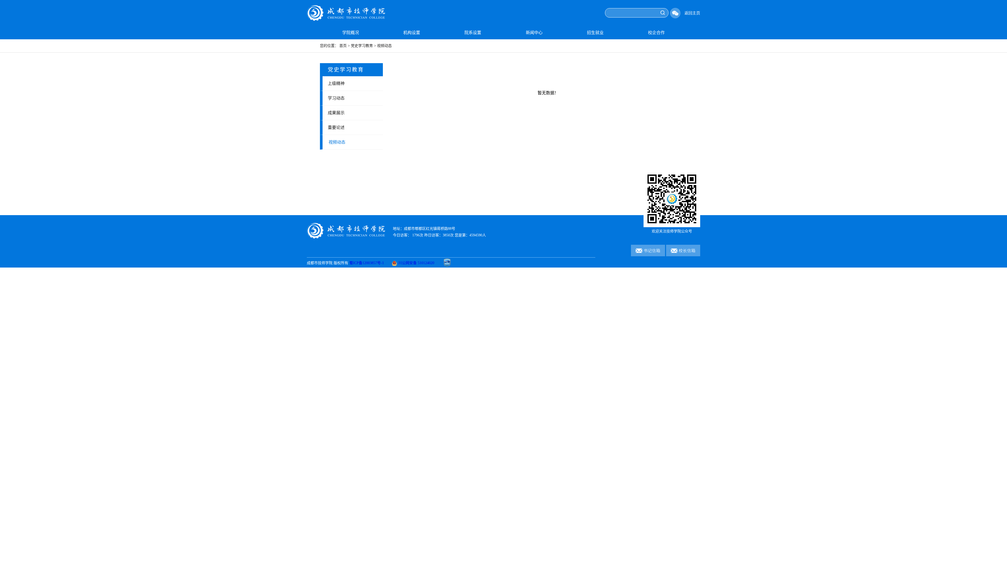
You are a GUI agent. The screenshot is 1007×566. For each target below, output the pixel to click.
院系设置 (472, 32)
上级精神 (336, 83)
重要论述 (336, 127)
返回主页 (692, 13)
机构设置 (411, 32)
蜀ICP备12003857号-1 (366, 263)
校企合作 (656, 32)
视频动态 (337, 142)
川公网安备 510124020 (416, 263)
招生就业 (595, 32)
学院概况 (350, 32)
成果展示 (336, 113)
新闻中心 (534, 32)
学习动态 (336, 98)
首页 (343, 46)
